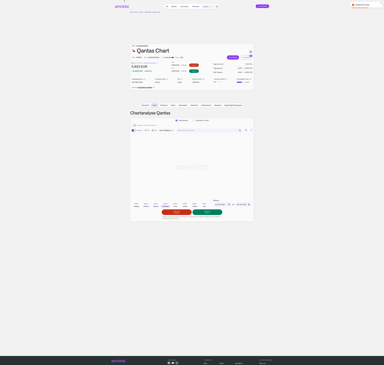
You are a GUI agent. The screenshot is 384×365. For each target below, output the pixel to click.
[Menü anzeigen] (167, 7)
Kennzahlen (183, 105)
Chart (154, 105)
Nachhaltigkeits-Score (243, 79)
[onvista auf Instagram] (177, 363)
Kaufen (194, 71)
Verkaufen (194, 65)
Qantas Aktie (147, 12)
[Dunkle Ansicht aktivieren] (124, 1)
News (173, 105)
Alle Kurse (164, 105)
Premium (195, 6)
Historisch (194, 105)
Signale (247, 57)
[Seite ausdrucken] (250, 51)
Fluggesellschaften (142, 46)
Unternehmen (206, 105)
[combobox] (209, 130)
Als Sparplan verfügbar (145, 87)
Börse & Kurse (134, 12)
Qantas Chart (156, 12)
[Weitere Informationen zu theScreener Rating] (218, 82)
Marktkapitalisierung (137, 79)
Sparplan (217, 105)
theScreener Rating (219, 79)
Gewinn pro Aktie (197, 79)
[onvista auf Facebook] (169, 363)
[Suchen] (217, 6)
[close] (381, 3)
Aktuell (174, 6)
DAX (205, 363)
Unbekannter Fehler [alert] (362, 5)
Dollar (221, 363)
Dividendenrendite (160, 79)
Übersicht (145, 105)
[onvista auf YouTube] (173, 363)
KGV (179, 79)
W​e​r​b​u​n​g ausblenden (209, 27)
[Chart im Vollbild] (251, 130)
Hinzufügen (233, 57)
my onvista (184, 6)
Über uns (262, 363)
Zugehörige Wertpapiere (233, 105)
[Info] (144, 79)
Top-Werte (238, 363)
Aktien (141, 12)
